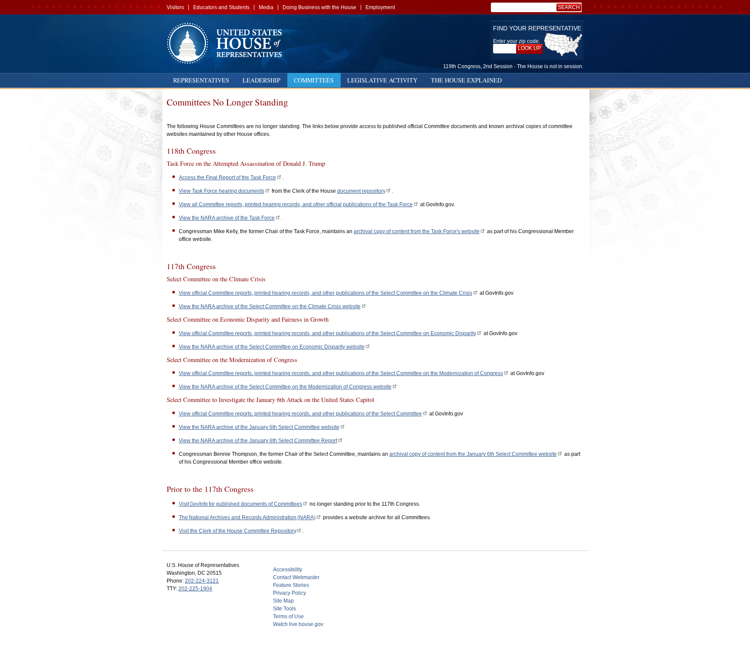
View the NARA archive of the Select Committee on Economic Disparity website (272, 347)
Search (569, 7)
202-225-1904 (195, 589)
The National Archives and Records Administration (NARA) (247, 517)
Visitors (175, 7)
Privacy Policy (289, 593)
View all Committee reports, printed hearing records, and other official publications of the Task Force (296, 204)
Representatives (201, 80)
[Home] (227, 43)
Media (266, 7)
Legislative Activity (382, 80)
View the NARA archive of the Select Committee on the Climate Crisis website (270, 306)
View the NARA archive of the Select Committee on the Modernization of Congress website (285, 387)
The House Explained (466, 80)
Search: (570, 7)
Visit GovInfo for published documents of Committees (240, 504)
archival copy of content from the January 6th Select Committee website (473, 454)
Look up (529, 48)
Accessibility (287, 570)
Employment (380, 7)
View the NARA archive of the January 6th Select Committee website (259, 427)
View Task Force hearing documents (221, 191)
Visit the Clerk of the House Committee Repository (237, 531)
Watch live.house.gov (298, 624)
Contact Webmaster (296, 577)
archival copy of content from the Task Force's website (417, 231)
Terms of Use (288, 616)
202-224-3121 (202, 581)
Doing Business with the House (319, 7)
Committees (314, 80)
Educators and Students (221, 7)
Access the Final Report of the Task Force (227, 178)
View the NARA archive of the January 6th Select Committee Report (258, 441)
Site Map (283, 601)
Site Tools (284, 609)
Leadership (261, 80)
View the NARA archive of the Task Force (227, 218)
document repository (361, 191)
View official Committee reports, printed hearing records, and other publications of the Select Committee (300, 414)
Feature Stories (291, 585)
